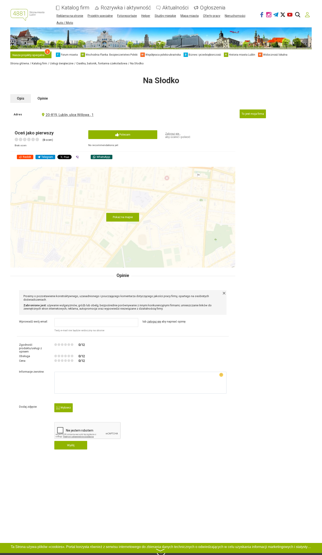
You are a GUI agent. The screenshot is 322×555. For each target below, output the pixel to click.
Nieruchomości (235, 16)
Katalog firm (75, 8)
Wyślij (70, 445)
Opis (20, 98)
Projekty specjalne (100, 16)
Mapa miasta (189, 16)
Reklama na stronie (70, 16)
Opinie (42, 98)
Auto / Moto (65, 23)
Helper (145, 16)
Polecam (124, 134)
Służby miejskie (165, 16)
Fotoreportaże (127, 16)
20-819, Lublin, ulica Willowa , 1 (70, 115)
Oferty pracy (211, 16)
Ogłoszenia (212, 8)
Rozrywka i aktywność (126, 8)
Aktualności (175, 8)
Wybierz (65, 407)
